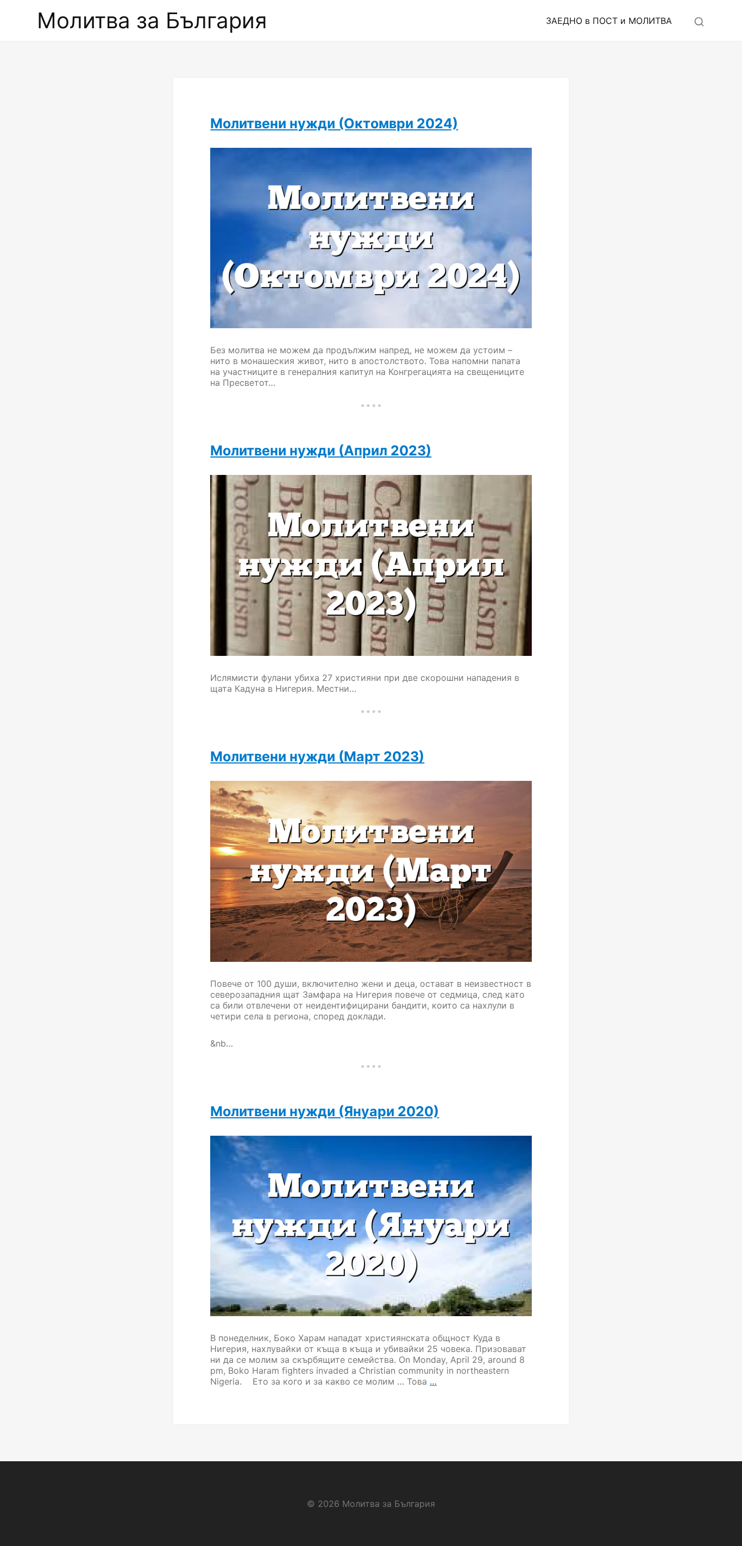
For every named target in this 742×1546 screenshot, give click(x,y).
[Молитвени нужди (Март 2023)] (370, 871)
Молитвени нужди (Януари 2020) (324, 1111)
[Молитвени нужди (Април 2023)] (370, 565)
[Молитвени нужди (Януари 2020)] (370, 1226)
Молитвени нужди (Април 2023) (320, 450)
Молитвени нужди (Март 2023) (317, 756)
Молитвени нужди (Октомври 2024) (334, 123)
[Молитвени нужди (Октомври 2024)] (370, 238)
